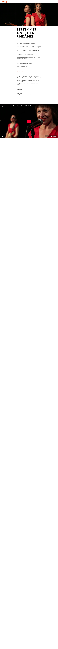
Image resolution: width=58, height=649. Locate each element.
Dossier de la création (21, 71)
